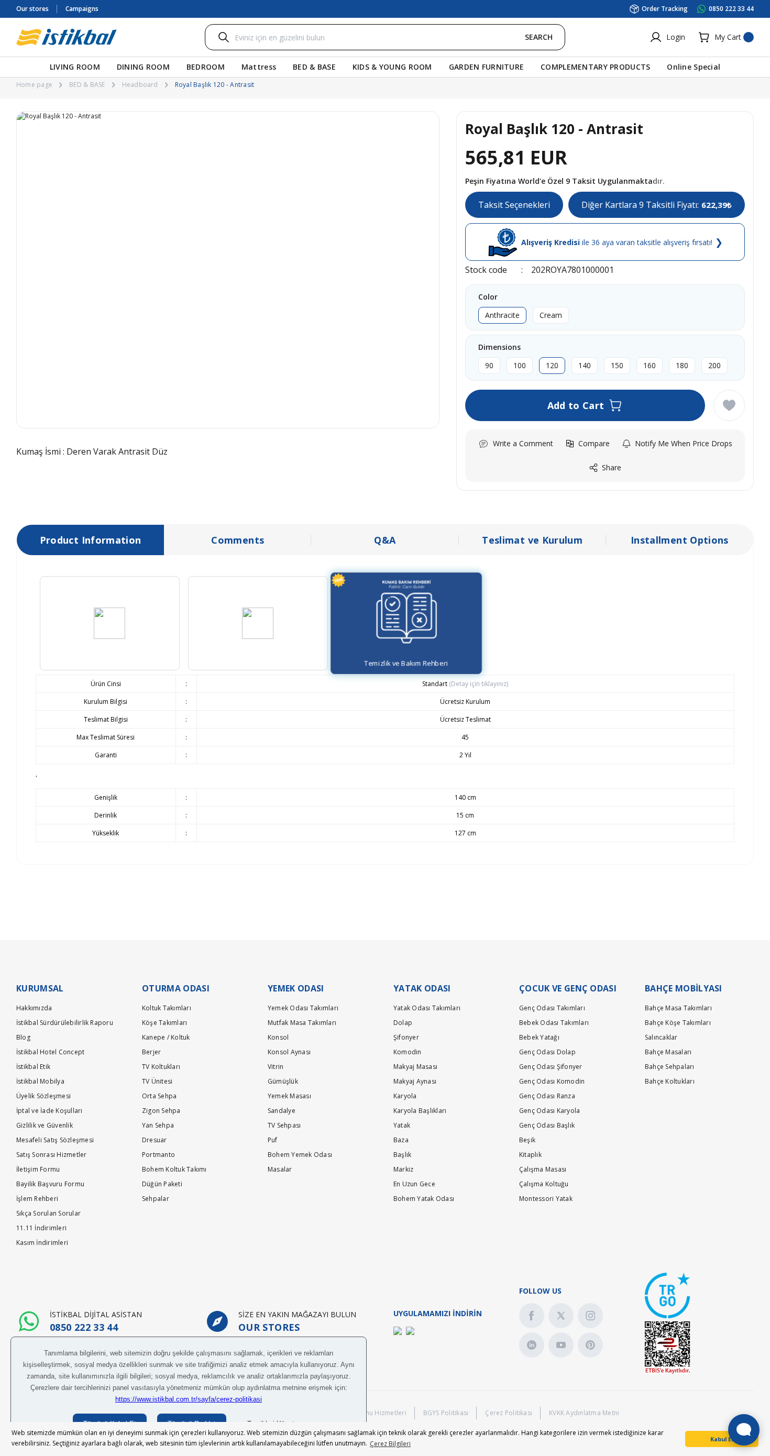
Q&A (384, 540)
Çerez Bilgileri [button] (390, 1443)
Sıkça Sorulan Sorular (48, 1213)
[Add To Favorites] (729, 405)
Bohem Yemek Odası (300, 1154)
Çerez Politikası (508, 1412)
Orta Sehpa (159, 1095)
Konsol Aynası (289, 1051)
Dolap (402, 1022)
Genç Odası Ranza (547, 1095)
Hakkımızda (34, 1007)
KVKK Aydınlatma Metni (584, 1412)
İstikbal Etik (33, 1066)
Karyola (405, 1095)
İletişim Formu (38, 1169)
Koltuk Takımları (166, 1007)
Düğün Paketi (162, 1183)
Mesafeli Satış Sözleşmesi (55, 1139)
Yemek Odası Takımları (303, 1007)
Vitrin (275, 1066)
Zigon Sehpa (161, 1110)
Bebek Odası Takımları (554, 1022)
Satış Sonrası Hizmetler (51, 1154)
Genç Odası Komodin (552, 1081)
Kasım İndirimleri (42, 1242)
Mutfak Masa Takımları (302, 1022)
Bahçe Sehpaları (670, 1066)
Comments (237, 540)
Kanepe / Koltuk (166, 1037)
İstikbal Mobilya (40, 1081)
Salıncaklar (661, 1037)
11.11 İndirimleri (41, 1227)
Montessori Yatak (546, 1198)
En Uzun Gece (414, 1183)
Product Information (90, 540)
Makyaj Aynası (414, 1081)
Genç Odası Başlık (547, 1125)
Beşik (527, 1139)
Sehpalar (155, 1198)
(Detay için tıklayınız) (477, 683)
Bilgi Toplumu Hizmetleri (368, 1412)
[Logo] (66, 37)
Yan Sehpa (158, 1125)
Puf (273, 1139)
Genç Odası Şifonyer (550, 1066)
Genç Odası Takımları (552, 1007)
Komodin (407, 1051)
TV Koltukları (161, 1066)
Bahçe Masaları (668, 1051)
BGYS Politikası (446, 1412)
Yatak (401, 1125)
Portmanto (158, 1154)
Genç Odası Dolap (547, 1051)
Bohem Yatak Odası (423, 1198)
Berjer (151, 1051)
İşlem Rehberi (37, 1198)
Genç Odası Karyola (549, 1110)
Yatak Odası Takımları (426, 1007)
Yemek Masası (289, 1095)
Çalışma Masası (542, 1169)
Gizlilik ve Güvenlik (44, 1125)
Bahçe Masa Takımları (678, 1007)
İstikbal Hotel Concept (50, 1051)
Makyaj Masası (415, 1066)
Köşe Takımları (164, 1022)
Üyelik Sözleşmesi (43, 1095)
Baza (401, 1139)
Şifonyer (406, 1037)
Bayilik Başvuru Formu (50, 1183)
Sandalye (281, 1110)
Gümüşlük (283, 1081)
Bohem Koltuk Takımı (174, 1169)
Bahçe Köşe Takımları (678, 1022)
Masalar (280, 1169)
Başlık (402, 1154)
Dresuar (154, 1139)
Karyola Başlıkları (419, 1110)
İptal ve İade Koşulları (49, 1110)
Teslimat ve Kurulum (532, 540)
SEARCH (539, 37)
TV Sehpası (284, 1125)
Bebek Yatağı (539, 1037)
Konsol (278, 1037)
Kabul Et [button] (722, 1439)
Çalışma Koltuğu (544, 1183)
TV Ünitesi (157, 1081)
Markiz (403, 1169)
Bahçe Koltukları (670, 1081)
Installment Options (680, 540)
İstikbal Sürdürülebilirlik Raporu (64, 1022)
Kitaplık (530, 1154)
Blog (23, 1037)
